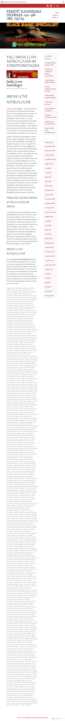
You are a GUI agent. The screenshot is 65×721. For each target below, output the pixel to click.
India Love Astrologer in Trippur (28, 676)
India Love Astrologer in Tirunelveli (22, 672)
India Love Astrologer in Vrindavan (16, 701)
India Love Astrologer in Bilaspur (15, 361)
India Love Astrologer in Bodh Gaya (21, 363)
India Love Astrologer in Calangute (19, 369)
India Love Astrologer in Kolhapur (21, 493)
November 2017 (50, 256)
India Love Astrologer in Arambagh (16, 312)
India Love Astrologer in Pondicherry (21, 586)
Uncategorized (23, 88)
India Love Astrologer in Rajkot (22, 601)
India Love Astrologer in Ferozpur (28, 414)
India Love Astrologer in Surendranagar (20, 656)
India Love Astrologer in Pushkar (19, 597)
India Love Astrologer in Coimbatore (16, 386)
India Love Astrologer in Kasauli (26, 480)
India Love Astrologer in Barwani (22, 335)
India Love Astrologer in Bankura (21, 326)
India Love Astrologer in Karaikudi (22, 478)
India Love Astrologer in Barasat (26, 327)
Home (56, 12)
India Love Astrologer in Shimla (27, 633)
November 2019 (50, 150)
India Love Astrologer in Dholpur (23, 401)
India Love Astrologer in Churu (29, 384)
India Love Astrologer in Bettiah (15, 341)
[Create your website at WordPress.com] (32, 2)
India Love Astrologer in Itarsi (27, 452)
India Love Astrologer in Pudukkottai (27, 591)
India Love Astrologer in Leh (21, 510)
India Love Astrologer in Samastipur (21, 616)
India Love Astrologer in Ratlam (19, 605)
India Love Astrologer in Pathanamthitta (22, 576)
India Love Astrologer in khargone (16, 488)
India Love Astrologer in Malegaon (25, 520)
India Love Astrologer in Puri (17, 595)
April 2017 (48, 287)
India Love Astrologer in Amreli (20, 305)
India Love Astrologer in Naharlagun (16, 550)
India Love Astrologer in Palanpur (21, 567)
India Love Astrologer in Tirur (26, 674)
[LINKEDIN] (51, 5)
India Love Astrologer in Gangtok (28, 418)
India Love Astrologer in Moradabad (24, 533)
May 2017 (48, 282)
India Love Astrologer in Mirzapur (20, 529)
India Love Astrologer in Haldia (15, 439)
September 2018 (50, 212)
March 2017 (48, 291)
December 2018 (50, 199)
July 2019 (48, 168)
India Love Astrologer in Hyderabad (16, 448)
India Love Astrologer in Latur (18, 507)
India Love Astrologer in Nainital (20, 552)
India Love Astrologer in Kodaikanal (16, 491)
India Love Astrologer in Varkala (20, 691)
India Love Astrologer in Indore (20, 450)
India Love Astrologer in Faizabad (20, 412)
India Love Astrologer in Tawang (25, 657)
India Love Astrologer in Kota (14, 497)
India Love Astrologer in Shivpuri (22, 637)
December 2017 (50, 252)
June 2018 (48, 225)
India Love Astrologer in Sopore (19, 648)
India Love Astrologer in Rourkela (21, 610)
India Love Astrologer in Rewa (25, 607)
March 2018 (48, 238)
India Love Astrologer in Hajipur (27, 437)
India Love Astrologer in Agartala (19, 290)
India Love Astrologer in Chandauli (28, 371)
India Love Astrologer (15, 83)
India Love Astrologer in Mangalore (18, 524)
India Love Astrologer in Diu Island (15, 405)
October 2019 (49, 155)
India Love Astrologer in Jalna (20, 459)
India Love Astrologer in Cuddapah (24, 388)
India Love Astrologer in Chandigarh (16, 373)
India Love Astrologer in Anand (27, 307)
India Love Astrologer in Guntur (25, 431)
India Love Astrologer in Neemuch (20, 561)
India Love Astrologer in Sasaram (20, 625)
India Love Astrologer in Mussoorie (21, 542)
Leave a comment (26, 705)
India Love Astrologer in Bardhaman (16, 329)
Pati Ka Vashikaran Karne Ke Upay (50, 89)
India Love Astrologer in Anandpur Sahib (17, 309)
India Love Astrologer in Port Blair (22, 590)
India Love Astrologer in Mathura (15, 527)
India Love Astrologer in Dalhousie (16, 392)
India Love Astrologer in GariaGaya (16, 420)
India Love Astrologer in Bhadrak (20, 342)
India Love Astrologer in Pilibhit (28, 582)
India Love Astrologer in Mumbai (27, 539)
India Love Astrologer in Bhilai (28, 348)
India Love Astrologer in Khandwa (28, 486)
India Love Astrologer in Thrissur (24, 669)
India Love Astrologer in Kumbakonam (24, 503)
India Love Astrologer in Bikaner (28, 359)
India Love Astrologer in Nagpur (28, 548)
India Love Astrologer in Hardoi (18, 444)
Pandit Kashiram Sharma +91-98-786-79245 (24, 15)
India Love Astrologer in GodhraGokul (22, 422)
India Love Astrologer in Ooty (25, 563)
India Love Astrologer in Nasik (27, 558)
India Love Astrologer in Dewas (28, 397)
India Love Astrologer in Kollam (27, 495)
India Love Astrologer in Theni (27, 663)
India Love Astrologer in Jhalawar (27, 467)
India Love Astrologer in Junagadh (20, 471)
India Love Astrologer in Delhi (24, 395)
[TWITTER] (54, 5)
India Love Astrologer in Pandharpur (22, 573)
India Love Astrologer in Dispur (27, 403)
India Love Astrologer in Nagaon (19, 546)
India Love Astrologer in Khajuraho (19, 484)
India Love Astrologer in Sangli (29, 622)
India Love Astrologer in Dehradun (22, 393)
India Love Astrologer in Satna (26, 627)
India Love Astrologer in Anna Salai (27, 310)
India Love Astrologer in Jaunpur (22, 465)
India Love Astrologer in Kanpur (19, 474)
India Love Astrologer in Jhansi (15, 469)
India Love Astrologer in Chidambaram (24, 378)
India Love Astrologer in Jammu (15, 463)
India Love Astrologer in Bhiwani (18, 352)
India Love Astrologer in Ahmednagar (16, 293)
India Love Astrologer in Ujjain (14, 684)
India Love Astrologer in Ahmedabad (26, 292)
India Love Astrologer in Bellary (27, 339)
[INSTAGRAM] (57, 5)
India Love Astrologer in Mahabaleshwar (22, 516)
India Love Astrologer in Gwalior (20, 435)
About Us (55, 15)
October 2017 (49, 260)
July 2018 (48, 221)
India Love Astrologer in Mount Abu (21, 537)
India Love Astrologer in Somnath (15, 646)
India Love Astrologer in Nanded (21, 556)
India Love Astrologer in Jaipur (20, 456)
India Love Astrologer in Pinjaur (15, 584)
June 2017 (48, 278)
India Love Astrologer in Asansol (21, 314)
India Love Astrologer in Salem (15, 614)
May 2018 (48, 230)
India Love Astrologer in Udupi (28, 682)
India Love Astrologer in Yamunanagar (21, 703)
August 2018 (49, 216)
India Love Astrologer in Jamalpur (26, 461)
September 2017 (50, 265)
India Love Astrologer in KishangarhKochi (24, 490)
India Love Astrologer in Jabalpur (15, 454)
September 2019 (50, 159)
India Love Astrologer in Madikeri (15, 514)
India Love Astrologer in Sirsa (18, 642)
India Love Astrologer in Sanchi (20, 620)
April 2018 (48, 234)
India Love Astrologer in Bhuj (23, 356)
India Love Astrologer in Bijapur (25, 358)
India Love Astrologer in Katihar (15, 482)
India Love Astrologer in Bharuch (21, 346)
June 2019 (48, 172)
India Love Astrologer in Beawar (25, 337)
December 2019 (50, 146)
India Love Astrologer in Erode (28, 409)
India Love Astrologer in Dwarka (20, 407)
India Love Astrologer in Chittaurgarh (24, 382)
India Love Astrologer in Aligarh (28, 297)
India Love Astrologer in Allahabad (16, 299)
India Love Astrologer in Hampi (20, 441)
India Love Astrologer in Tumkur (15, 678)
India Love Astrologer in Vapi (14, 690)
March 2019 (48, 186)
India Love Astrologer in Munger (15, 541)
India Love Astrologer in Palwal (24, 569)
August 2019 (49, 164)
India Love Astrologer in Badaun (20, 318)
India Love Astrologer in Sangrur (15, 623)
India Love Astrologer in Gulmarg (20, 429)
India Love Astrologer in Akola (25, 295)
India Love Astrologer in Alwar (20, 301)
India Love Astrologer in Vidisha (19, 695)
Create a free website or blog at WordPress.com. (32, 717)
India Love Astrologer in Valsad (27, 688)
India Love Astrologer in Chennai (23, 375)
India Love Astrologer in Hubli (27, 446)
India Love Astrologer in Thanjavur (22, 661)
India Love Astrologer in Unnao (20, 686)
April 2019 (48, 181)
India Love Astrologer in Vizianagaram (27, 699)
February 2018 (49, 243)
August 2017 (49, 269)
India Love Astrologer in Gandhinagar (16, 416)
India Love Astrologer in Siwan (28, 644)
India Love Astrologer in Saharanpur (27, 612)
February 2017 (49, 295)
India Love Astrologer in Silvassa (25, 639)
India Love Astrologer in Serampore (20, 631)
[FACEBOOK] (48, 5)
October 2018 (49, 208)
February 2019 (49, 190)
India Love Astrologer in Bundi (26, 365)
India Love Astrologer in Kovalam (21, 499)
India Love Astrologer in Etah (14, 410)
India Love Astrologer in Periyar (18, 580)
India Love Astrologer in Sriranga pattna (22, 652)
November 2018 (50, 203)
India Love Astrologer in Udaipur (17, 680)
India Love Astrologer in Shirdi (14, 635)
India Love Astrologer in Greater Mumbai (24, 425)
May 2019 (48, 177)
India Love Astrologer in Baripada (21, 331)
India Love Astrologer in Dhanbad (15, 399)
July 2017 (48, 274)
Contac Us (55, 17)
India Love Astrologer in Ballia (20, 322)
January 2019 (49, 194)
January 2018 (49, 247)
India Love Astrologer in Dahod (29, 390)
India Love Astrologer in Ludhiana (28, 512)
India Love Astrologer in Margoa (27, 525)
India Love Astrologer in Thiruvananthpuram (18, 665)
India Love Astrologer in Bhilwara (15, 350)
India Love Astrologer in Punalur (15, 593)
